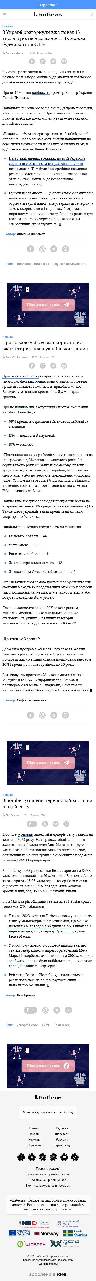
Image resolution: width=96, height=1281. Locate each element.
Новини (34, 1128)
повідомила (25, 407)
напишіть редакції (48, 1263)
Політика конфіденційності (48, 1180)
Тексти (34, 1134)
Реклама (62, 1139)
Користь (34, 1139)
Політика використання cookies (48, 1185)
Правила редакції (48, 1168)
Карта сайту (62, 1145)
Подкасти (34, 1145)
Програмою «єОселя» (20, 376)
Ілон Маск (62, 1025)
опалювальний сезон (33, 264)
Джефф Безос (27, 1025)
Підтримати (48, 5)
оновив (27, 834)
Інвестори (62, 1134)
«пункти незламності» (69, 264)
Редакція (62, 1128)
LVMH (46, 1025)
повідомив (41, 92)
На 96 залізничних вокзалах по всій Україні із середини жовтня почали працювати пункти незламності (47, 164)
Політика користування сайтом (48, 1174)
